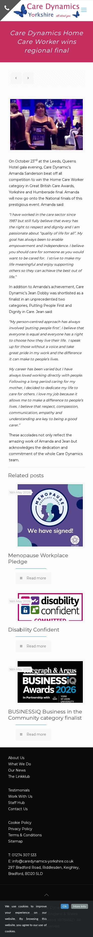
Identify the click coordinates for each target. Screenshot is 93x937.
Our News (17, 770)
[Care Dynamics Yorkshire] (46, 10)
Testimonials (19, 790)
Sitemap (15, 841)
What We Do (19, 764)
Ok (65, 906)
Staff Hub (16, 802)
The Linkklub (19, 776)
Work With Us (20, 796)
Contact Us (18, 809)
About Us (16, 758)
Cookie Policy (19, 822)
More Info (79, 906)
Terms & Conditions (25, 835)
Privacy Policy (20, 829)
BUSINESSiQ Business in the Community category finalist (45, 714)
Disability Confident (33, 629)
